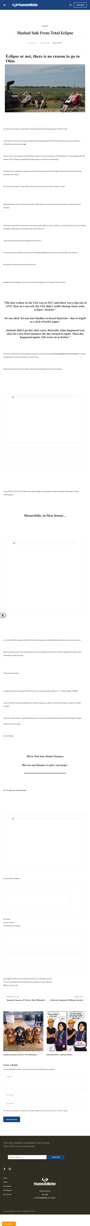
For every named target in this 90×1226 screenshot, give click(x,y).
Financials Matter (9, 1211)
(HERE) (68, 691)
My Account (7, 1194)
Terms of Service (57, 1111)
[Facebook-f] (4, 1169)
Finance (45, 26)
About (5, 1182)
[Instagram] (9, 1169)
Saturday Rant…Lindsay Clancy (59, 1054)
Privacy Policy (44, 1111)
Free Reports (7, 1190)
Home (5, 1178)
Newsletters (7, 1186)
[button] (3, 615)
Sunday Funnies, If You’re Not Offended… (20, 1054)
